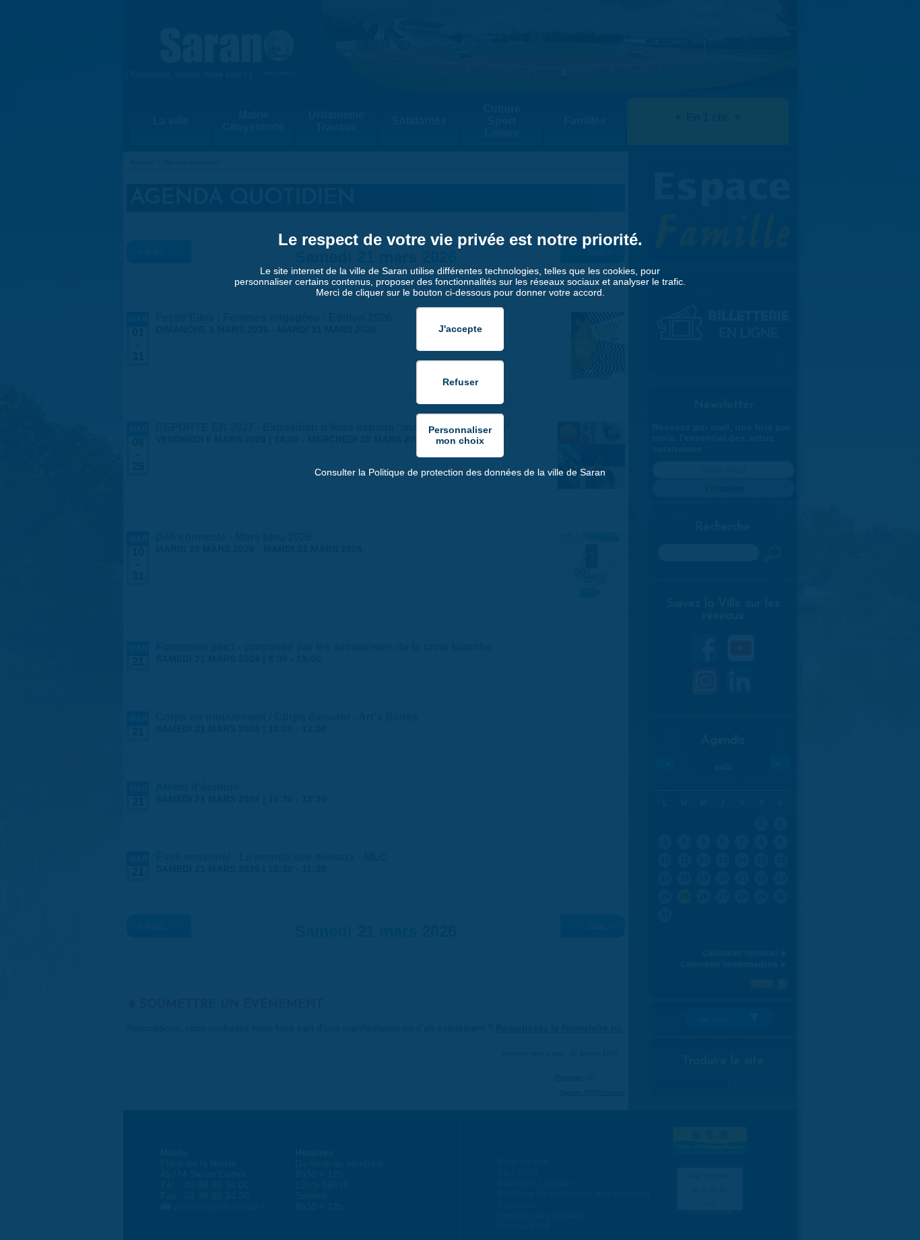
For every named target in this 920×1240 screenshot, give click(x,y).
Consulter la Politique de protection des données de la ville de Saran (460, 472)
